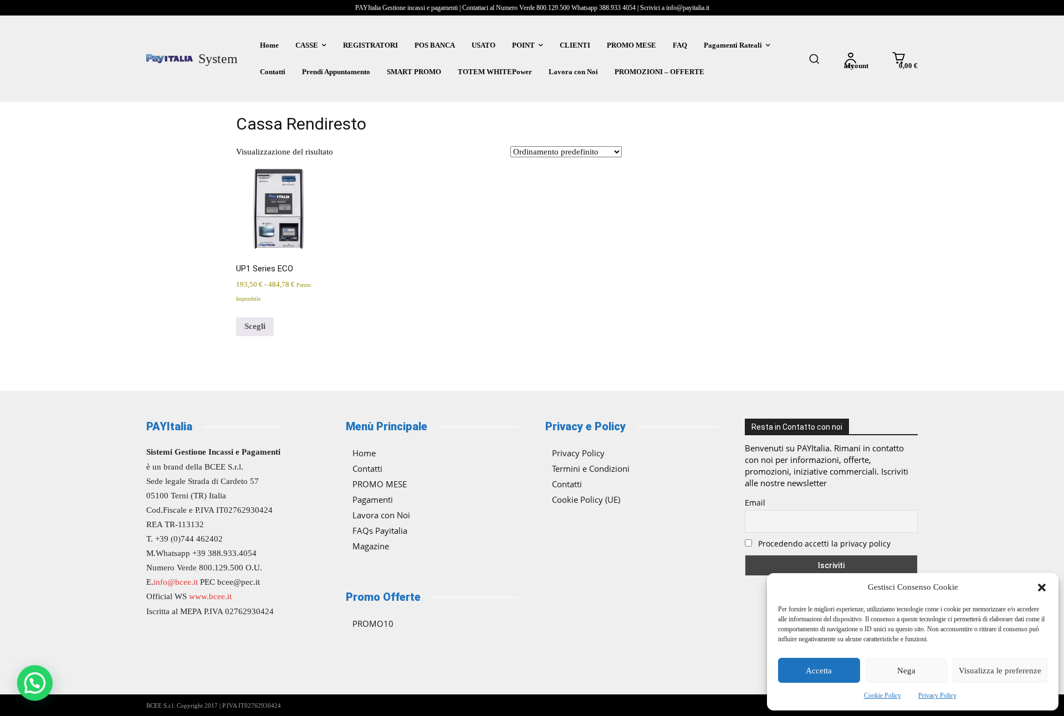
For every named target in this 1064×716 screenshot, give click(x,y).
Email (755, 502)
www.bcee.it (210, 596)
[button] (1041, 587)
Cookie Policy (882, 695)
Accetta (819, 670)
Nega (906, 670)
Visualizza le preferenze (1000, 670)
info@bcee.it (176, 582)
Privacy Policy (937, 695)
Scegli (254, 326)
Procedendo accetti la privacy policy (823, 543)
